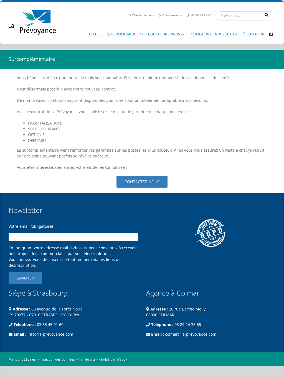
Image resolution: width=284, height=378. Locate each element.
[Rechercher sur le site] (267, 15)
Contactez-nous (172, 15)
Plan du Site (87, 359)
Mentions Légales (22, 359)
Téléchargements (143, 15)
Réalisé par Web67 (112, 359)
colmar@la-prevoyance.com (190, 334)
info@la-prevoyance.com (50, 334)
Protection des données (57, 359)
